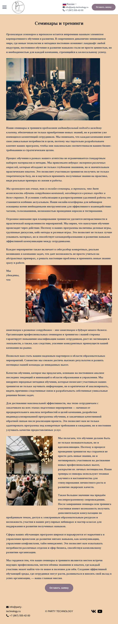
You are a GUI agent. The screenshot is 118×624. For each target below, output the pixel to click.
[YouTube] (99, 611)
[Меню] (4, 7)
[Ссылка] (18, 7)
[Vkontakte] (93, 611)
